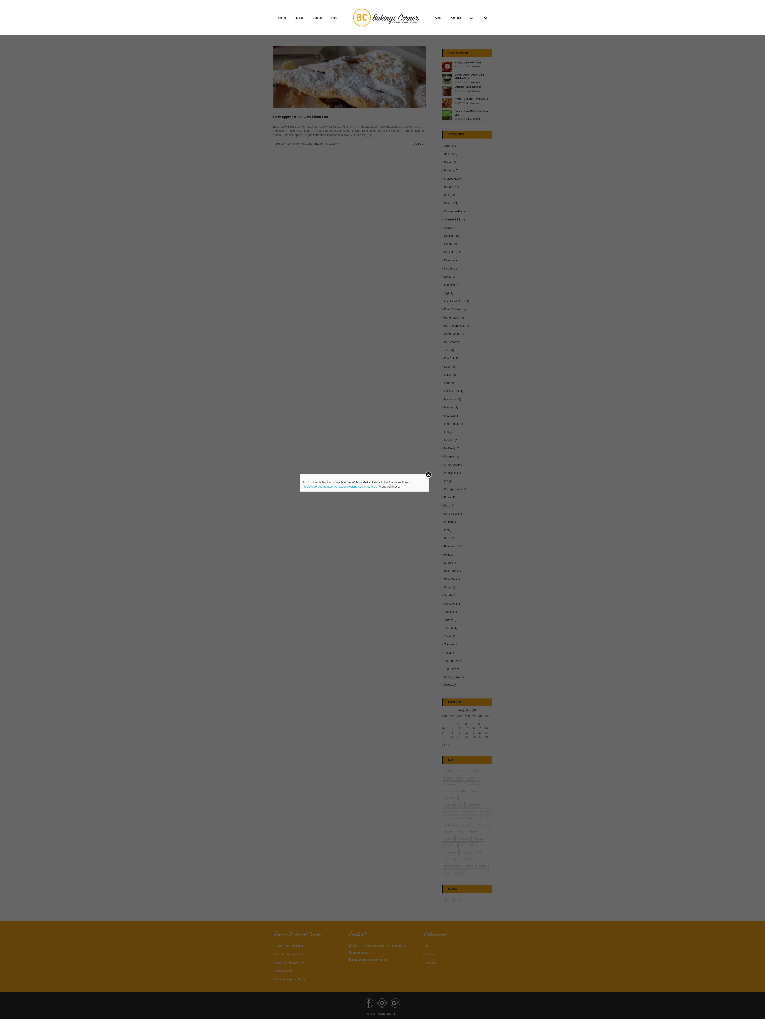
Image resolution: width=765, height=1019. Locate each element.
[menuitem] (298, 17)
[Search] (467, 17)
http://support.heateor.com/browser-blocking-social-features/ (340, 486)
